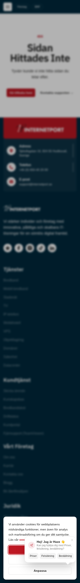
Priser (33, 555)
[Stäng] (72, 540)
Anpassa (40, 570)
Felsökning (47, 555)
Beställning (65, 555)
